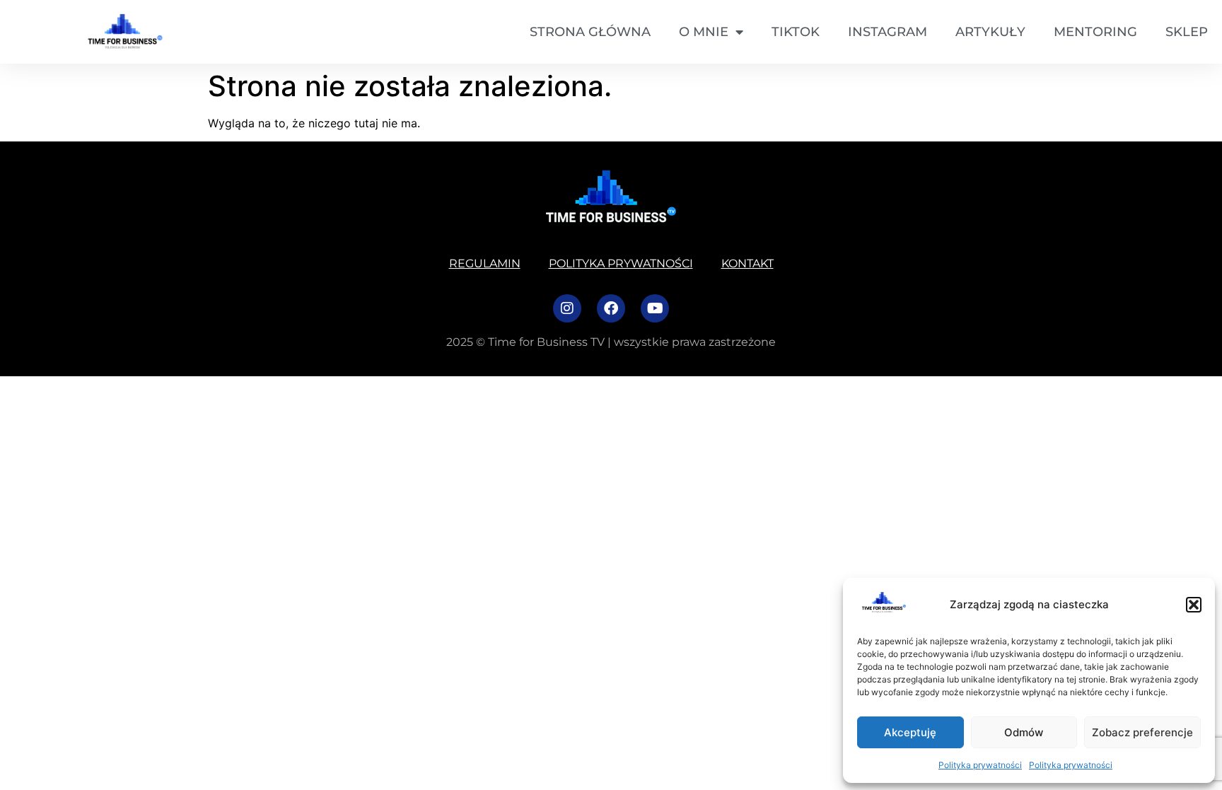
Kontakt (747, 263)
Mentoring (1095, 32)
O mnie (703, 32)
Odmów (1023, 732)
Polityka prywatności (980, 765)
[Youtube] (655, 308)
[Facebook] (611, 308)
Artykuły (990, 32)
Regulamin (484, 263)
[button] (1194, 605)
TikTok (796, 32)
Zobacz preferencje (1142, 732)
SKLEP (1186, 32)
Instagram (887, 32)
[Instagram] (567, 308)
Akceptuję (910, 732)
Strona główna (590, 32)
